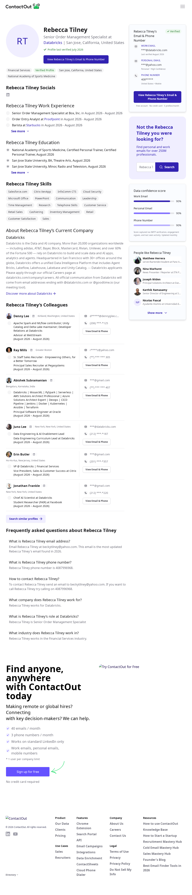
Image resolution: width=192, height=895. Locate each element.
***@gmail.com (100, 380)
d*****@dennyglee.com (105, 316)
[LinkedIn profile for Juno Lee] (30, 427)
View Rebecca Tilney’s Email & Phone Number (157, 97)
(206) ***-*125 (99, 323)
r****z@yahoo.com (102, 350)
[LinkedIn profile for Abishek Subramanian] (51, 380)
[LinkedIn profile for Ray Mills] (31, 350)
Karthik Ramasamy (155, 289)
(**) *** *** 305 (100, 357)
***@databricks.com (103, 426)
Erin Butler (22, 454)
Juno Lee (20, 427)
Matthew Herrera (154, 258)
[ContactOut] (24, 6)
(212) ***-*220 (99, 493)
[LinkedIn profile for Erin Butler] (34, 454)
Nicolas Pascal (152, 300)
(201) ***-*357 (99, 461)
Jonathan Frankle (27, 486)
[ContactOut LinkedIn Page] (8, 852)
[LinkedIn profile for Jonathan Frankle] (44, 486)
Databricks (53, 42)
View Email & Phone (97, 331)
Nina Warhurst (152, 268)
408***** (147, 79)
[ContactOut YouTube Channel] (15, 852)
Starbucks (33, 125)
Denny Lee (21, 316)
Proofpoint (52, 119)
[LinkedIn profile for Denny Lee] (33, 316)
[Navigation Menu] (182, 6)
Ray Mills (20, 350)
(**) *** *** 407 (100, 387)
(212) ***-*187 (99, 434)
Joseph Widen (151, 279)
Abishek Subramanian (30, 380)
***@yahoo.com (151, 65)
